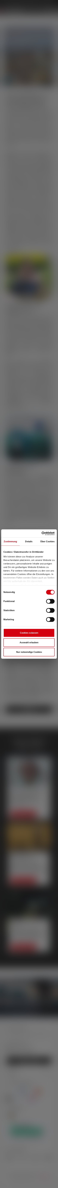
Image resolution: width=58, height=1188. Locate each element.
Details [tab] (28, 541)
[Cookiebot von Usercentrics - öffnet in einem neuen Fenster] (42, 533)
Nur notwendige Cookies (29, 652)
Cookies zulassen (29, 633)
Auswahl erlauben (29, 642)
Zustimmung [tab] (10, 541)
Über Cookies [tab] (47, 541)
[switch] (50, 601)
